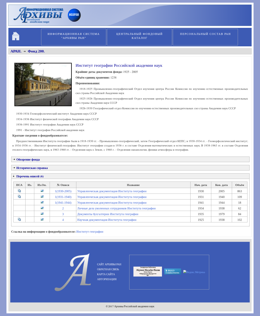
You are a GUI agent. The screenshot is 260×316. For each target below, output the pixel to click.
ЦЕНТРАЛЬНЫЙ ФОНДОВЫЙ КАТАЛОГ (139, 36)
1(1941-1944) (63, 202)
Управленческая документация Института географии (112, 191)
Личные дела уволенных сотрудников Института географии (116, 208)
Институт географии (89, 231)
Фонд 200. (36, 51)
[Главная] (48, 24)
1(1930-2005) (63, 191)
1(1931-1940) (63, 197)
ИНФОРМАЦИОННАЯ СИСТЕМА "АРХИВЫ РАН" (74, 36)
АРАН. (16, 51)
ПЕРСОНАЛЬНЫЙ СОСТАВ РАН (205, 34)
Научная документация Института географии (106, 219)
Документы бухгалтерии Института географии (107, 214)
